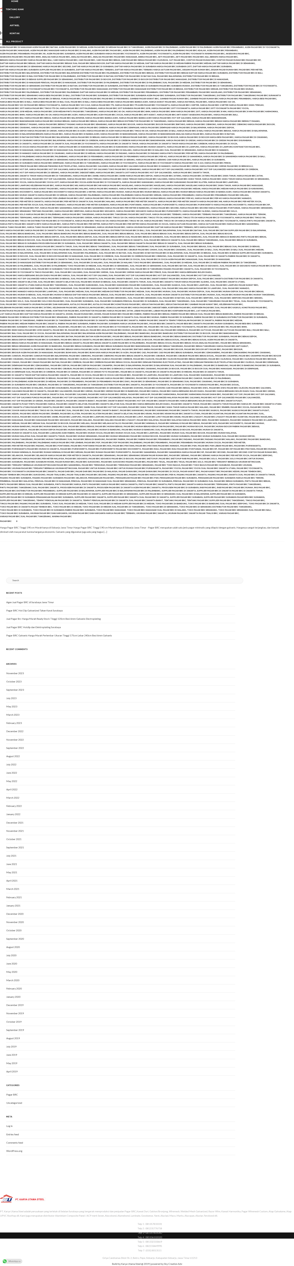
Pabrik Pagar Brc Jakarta (123, 320)
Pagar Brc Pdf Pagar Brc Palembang (122, 442)
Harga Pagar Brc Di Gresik (181, 140)
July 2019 (11, 1046)
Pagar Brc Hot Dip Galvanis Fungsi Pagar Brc (25, 397)
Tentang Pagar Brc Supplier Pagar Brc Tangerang (215, 500)
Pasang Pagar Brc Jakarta (192, 475)
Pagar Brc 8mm (238, 327)
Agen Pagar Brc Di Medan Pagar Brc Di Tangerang (116, 47)
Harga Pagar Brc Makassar (247, 185)
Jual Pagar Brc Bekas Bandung (17, 233)
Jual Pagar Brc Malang (147, 288)
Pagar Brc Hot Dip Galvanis (259, 394)
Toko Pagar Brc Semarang (202, 510)
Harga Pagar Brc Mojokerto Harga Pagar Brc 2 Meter (65, 192)
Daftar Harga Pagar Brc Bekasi (18, 63)
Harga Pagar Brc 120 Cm (221, 102)
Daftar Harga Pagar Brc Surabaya (212, 66)
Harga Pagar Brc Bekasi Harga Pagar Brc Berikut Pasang (227, 121)
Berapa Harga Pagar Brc (224, 57)
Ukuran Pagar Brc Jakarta (151, 513)
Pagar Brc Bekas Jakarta (67, 343)
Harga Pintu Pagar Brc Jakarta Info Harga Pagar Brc (30, 224)
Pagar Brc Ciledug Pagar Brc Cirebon (111, 359)
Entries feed (12, 1134)
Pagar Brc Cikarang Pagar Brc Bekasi (45, 359)
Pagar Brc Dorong (132, 388)
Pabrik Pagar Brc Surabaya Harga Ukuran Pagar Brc (118, 323)
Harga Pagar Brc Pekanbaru (178, 195)
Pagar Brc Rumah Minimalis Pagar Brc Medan (57, 452)
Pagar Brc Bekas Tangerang (167, 346)
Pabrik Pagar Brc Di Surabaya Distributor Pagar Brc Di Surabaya (230, 317)
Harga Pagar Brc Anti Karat (140, 115)
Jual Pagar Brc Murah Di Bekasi (18, 295)
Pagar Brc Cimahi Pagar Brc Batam (39, 362)
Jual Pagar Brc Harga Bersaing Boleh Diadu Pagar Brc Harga (35, 275)
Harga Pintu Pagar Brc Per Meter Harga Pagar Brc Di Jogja (134, 224)
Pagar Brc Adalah (78, 330)
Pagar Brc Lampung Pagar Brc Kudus (103, 417)
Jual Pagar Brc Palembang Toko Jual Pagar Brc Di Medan (63, 298)
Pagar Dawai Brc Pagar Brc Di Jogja (158, 471)
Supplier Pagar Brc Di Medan (16, 494)
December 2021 (14, 822)
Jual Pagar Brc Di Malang (88, 262)
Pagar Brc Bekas (122, 336)
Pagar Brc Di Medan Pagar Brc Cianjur (180, 378)
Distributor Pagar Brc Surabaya (89, 95)
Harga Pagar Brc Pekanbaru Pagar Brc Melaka (222, 195)
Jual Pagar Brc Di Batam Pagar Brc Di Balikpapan (155, 253)
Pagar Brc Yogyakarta (249, 468)
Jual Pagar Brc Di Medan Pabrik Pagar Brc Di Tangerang (224, 262)
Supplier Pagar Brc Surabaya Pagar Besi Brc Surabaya (234, 497)
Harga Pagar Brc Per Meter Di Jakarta (21, 201)
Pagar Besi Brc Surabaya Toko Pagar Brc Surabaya (28, 327)
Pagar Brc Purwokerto (73, 449)
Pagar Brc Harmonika (163, 394)
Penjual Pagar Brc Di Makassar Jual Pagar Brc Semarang (103, 481)
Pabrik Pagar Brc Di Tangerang (17, 320)
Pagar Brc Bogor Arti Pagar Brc (202, 349)
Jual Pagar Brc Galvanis (68, 272)
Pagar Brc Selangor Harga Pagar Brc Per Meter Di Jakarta (57, 455)
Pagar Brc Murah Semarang (81, 436)
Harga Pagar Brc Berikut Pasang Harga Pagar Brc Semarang (72, 124)
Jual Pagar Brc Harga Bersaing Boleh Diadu (187, 272)
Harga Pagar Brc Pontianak (126, 205)
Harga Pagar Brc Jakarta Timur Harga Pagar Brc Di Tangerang (36, 176)
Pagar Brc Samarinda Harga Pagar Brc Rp (180, 452)
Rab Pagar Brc (208, 487)
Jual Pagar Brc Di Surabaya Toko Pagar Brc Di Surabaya (63, 269)
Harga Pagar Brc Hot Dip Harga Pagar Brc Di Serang (29, 172)
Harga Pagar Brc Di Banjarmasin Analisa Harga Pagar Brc (171, 134)
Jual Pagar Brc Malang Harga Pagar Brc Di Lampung (191, 288)
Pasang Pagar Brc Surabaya (15, 478)
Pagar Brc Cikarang (12, 359)
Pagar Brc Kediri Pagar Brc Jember (39, 413)
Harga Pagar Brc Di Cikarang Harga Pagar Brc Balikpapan (33, 140)
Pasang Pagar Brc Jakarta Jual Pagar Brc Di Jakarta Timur (241, 475)
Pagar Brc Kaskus (209, 410)
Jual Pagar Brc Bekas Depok (76, 237)
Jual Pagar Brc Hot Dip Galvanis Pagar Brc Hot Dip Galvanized (144, 275)
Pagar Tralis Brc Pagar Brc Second (87, 475)
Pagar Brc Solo (208, 458)
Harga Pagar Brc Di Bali (162, 131)
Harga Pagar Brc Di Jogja (222, 143)
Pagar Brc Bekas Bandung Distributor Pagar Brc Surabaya (195, 336)
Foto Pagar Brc (10, 98)
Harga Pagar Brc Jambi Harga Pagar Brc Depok (126, 176)
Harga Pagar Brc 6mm (138, 111)
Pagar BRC (5, 521)
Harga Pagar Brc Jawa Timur (184, 179)
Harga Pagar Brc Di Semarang (17, 160)
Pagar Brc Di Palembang (217, 378)
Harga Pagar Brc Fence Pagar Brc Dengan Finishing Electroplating (38, 166)
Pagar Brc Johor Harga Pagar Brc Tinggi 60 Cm (26, 410)
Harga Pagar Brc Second (165, 208)
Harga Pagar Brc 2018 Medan (16, 111)
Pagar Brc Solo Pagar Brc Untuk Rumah (241, 458)
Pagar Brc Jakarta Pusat (228, 401)
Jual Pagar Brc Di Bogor (14, 256)
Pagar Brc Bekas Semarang (236, 343)
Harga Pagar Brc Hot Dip (14, 169)
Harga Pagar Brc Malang (74, 188)
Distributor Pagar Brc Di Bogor (92, 79)
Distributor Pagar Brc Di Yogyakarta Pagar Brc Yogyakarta (34, 89)
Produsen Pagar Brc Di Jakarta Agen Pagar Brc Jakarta (129, 487)
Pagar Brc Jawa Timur (140, 407)
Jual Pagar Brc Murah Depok (187, 291)
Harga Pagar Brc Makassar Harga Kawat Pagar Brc (29, 188)
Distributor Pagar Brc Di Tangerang (212, 86)
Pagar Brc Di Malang (68, 378)
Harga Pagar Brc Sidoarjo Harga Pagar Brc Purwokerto (149, 211)
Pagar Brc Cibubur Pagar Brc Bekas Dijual (190, 356)
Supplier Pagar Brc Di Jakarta (179, 491)
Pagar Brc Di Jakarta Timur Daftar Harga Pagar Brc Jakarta (34, 375)
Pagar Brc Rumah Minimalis (15, 452)
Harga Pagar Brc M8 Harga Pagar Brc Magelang (106, 185)
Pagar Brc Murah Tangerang (16, 439)
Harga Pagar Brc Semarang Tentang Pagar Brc (26, 211)
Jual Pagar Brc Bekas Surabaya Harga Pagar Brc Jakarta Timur (36, 246)
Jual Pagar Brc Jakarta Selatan (18, 282)
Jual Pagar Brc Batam (189, 230)
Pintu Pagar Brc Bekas (257, 481)
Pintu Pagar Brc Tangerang (245, 484)
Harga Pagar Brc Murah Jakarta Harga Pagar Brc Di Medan (33, 195)
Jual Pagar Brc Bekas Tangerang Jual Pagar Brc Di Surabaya (145, 246)
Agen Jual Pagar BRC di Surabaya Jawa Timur (30, 602)
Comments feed (14, 1142)
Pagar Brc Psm (188, 446)
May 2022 (11, 781)
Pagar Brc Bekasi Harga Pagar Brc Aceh (76, 349)
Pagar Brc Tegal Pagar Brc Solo (184, 462)
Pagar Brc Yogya (171, 468)
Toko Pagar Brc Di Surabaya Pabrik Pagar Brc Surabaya (64, 510)
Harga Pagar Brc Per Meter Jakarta (136, 201)
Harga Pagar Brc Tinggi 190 (250, 217)
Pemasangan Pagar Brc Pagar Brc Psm (137, 478)
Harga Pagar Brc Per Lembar (16, 198)
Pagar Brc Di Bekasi (11, 368)
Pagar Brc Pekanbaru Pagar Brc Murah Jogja (195, 442)
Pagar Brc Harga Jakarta (14, 394)
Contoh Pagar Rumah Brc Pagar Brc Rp (238, 60)
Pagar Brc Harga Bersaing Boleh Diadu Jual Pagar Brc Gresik (240, 391)
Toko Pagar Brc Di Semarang (162, 507)
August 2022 (13, 756)
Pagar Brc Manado (218, 420)
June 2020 (11, 963)
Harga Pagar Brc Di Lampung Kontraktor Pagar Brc (230, 147)
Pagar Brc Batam (63, 336)
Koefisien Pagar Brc (179, 307)
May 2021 (11, 872)
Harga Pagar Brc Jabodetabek (77, 172)
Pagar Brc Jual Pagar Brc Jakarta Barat (95, 410)
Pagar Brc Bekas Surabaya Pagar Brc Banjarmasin (122, 346)
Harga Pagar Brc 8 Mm (213, 111)
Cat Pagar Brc (177, 60)
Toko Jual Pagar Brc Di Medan (69, 503)
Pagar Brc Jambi (62, 407)
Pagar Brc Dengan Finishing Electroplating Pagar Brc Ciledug (218, 362)
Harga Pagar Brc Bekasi (181, 121)
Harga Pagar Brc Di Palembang (215, 153)
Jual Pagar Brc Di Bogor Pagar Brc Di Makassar (56, 256)
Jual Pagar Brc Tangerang (174, 301)
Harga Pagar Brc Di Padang (111, 153)
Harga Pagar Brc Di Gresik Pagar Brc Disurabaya (224, 140)
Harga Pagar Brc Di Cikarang (251, 137)
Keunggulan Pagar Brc (91, 307)
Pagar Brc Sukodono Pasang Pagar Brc (123, 462)
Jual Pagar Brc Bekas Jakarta (93, 243)
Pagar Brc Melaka (79, 423)
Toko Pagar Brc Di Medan (67, 507)
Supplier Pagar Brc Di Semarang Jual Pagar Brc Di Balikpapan (174, 494)
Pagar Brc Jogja (239, 407)
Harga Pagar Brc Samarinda (56, 208)
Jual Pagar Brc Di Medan (178, 262)
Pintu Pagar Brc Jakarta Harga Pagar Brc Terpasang (198, 484)
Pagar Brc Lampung (70, 417)
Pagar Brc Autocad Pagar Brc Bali (231, 330)
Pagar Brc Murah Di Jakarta (207, 430)
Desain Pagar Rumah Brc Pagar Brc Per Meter (236, 70)
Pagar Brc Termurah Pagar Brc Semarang (130, 465)
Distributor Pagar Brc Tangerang (196, 95)
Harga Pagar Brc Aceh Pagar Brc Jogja (101, 115)
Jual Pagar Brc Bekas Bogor (216, 233)
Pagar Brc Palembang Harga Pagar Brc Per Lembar (54, 442)
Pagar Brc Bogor (173, 349)
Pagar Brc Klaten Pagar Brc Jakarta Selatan (107, 413)
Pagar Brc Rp (209, 449)
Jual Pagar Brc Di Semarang (113, 266)
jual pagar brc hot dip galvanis (89, 275)
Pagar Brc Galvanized (59, 391)
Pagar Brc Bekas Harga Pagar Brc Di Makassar (26, 343)
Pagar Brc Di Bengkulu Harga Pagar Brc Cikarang (128, 368)
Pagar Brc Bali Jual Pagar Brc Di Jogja (22, 333)
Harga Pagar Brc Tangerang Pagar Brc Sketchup (123, 214)
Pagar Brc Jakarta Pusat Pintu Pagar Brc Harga (27, 404)
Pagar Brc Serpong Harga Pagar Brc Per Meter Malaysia (32, 458)
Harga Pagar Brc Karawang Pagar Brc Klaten (181, 182)
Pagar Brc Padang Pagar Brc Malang (214, 439)
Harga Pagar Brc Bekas (84, 121)
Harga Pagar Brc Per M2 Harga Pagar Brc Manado (223, 198)
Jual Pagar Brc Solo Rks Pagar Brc (44, 301)
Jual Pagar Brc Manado (235, 288)
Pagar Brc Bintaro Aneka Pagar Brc (142, 349)
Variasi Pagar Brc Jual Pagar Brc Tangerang (25, 516)
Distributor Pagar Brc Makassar (89, 89)
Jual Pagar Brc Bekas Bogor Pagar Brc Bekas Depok (29, 237)
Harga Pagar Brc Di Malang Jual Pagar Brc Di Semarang (164, 150)
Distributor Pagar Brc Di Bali (245, 73)
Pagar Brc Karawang (132, 410)
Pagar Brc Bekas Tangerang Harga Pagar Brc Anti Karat (216, 346)
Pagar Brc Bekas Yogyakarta (16, 349)
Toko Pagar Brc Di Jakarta (264, 503)
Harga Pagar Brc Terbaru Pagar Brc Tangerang (209, 214)
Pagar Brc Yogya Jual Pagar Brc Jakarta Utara (209, 468)
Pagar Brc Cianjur (10, 356)
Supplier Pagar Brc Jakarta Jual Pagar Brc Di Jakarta (138, 497)
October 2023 (13, 681)
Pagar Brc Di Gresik (67, 372)
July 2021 (11, 855)
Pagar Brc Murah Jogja (89, 433)
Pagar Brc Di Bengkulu (86, 368)
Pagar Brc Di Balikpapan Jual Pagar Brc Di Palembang (172, 365)
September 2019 (15, 1029)
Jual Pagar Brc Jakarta (84, 278)
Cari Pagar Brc (87, 60)
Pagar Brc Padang (182, 439)
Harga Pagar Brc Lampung (223, 182)
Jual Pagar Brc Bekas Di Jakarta (124, 240)
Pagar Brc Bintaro (110, 349)
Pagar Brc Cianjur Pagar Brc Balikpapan (45, 356)
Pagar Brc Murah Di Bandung (104, 430)
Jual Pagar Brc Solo (11, 301)
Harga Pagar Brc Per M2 (180, 198)
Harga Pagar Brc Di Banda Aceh (81, 134)
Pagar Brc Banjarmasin (224, 333)
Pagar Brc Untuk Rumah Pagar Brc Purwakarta (133, 468)
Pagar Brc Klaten (70, 413)
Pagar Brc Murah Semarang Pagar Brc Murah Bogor (128, 436)
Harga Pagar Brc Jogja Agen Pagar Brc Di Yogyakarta (90, 182)
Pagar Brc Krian (143, 413)
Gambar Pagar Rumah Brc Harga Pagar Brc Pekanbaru (220, 98)
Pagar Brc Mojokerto (230, 423)
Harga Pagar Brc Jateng (167, 176)
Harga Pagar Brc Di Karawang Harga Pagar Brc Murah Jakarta (130, 147)
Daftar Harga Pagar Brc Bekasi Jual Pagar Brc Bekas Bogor (71, 63)
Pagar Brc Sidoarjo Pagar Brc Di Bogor (111, 458)
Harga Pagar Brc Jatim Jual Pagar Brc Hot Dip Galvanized (33, 179)
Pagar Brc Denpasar (266, 362)
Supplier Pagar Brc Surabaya (186, 497)
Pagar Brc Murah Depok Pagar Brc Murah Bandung (57, 430)
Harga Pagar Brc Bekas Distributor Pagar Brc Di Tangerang (132, 121)
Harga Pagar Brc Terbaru (166, 214)
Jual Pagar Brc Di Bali (199, 250)
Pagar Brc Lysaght (192, 417)
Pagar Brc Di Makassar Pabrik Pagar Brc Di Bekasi (28, 378)
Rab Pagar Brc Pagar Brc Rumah (235, 487)
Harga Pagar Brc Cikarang (15, 127)
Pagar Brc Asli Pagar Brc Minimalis (168, 330)
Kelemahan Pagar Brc (65, 307)
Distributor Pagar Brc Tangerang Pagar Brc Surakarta (249, 95)
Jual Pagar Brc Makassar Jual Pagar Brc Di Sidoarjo (103, 288)
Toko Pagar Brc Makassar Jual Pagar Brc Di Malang (156, 510)
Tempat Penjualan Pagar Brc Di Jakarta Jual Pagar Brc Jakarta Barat (123, 500)
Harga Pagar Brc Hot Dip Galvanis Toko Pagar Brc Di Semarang (105, 169)
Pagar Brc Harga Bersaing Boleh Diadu (182, 391)
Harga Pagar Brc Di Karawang (76, 147)
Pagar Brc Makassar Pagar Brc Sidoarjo (47, 420)
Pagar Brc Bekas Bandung (146, 336)
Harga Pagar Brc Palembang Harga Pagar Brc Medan (131, 195)
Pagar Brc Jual (63, 410)
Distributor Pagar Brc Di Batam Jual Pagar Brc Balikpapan (148, 76)
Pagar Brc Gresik (83, 391)
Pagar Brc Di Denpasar (245, 368)
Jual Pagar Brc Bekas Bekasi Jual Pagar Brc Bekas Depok (167, 233)
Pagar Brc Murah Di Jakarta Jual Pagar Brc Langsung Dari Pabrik (37, 433)
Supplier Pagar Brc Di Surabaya (227, 494)
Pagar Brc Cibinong (80, 356)
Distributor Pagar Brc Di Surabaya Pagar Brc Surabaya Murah (154, 86)
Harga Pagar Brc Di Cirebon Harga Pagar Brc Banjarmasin (132, 140)
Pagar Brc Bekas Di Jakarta (76, 340)
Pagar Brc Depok (60, 365)
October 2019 (13, 1021)
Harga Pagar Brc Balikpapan (68, 118)
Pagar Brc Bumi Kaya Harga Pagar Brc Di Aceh (103, 352)
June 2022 (11, 772)
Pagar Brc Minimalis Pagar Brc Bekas (179, 423)
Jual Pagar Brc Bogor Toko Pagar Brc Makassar (54, 250)
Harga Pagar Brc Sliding (196, 211)
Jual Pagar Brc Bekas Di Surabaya (238, 240)
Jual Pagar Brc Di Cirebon (98, 256)
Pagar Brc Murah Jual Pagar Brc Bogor (182, 433)
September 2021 (15, 847)
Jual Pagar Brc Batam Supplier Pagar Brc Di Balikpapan (234, 230)
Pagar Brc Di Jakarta (132, 372)
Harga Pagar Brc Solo (224, 211)
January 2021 (13, 905)
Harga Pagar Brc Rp (259, 205)
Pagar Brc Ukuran (241, 465)
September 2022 (15, 747)
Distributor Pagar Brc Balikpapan (19, 73)
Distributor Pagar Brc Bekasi (137, 73)
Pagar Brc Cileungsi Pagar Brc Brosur (254, 359)
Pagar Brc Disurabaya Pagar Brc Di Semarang (95, 388)
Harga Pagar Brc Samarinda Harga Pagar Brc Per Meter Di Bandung (111, 208)
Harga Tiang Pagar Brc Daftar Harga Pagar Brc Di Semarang (61, 227)
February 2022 (14, 805)
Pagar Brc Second (215, 452)
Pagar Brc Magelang (260, 417)
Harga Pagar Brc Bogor (121, 124)
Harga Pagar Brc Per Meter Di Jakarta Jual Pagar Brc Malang (80, 201)
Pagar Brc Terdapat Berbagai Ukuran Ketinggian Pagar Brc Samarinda (40, 465)
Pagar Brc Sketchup (146, 458)
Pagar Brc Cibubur (154, 356)
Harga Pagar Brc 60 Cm (112, 111)
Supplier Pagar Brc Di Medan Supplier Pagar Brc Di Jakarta (67, 494)
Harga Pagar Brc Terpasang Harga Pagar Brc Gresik (62, 217)
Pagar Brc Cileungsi (219, 359)
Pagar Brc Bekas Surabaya (78, 346)
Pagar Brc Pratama (123, 446)
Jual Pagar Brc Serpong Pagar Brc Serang (238, 298)
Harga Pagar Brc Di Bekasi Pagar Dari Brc (124, 137)
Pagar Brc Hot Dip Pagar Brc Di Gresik (21, 401)
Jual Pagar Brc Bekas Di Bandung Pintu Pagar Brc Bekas (234, 237)
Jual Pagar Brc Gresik (95, 272)
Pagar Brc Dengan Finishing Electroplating (156, 362)
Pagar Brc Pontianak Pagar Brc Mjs (91, 446)
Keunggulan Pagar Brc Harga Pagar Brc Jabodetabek (136, 307)
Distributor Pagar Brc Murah (236, 89)
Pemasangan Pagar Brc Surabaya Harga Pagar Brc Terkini (231, 478)
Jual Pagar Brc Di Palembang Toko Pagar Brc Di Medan (65, 266)
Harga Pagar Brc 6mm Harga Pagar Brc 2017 (175, 111)
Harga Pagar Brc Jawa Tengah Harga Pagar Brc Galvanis (135, 179)
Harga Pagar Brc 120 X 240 (75, 105)
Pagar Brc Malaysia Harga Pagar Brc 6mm (183, 420)
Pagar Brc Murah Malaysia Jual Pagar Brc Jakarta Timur (32, 436)
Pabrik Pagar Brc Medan (228, 320)
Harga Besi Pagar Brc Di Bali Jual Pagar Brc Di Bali (61, 102)
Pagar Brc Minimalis (145, 423)
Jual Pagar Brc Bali (76, 230)
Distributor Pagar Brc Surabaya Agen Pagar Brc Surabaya (142, 95)
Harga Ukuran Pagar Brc (111, 227)
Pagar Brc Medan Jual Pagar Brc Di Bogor (44, 423)
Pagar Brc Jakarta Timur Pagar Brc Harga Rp (226, 404)
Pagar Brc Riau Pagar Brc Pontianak (180, 449)
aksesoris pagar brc (237, 53)
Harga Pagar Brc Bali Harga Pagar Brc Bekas (25, 118)
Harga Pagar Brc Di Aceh (72, 131)
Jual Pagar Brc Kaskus (167, 285)
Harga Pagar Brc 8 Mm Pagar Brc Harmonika (253, 111)
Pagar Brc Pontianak (57, 446)
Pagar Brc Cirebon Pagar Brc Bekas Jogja (106, 362)
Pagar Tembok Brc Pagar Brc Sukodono (22, 475)
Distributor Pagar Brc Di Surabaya (98, 86)
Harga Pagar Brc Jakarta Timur (191, 172)
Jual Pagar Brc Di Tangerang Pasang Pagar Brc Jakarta (161, 269)
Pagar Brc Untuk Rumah (92, 468)
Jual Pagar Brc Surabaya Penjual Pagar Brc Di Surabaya (126, 301)
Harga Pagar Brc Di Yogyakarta (119, 163)
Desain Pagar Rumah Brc (196, 70)
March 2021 (12, 888)
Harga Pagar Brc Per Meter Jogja (242, 201)
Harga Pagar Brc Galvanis (93, 166)
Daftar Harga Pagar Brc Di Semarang (233, 63)
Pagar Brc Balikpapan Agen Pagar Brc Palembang (98, 333)
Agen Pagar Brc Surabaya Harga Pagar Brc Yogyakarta (107, 53)
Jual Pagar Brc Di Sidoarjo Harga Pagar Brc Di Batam (250, 266)
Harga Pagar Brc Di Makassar (16, 150)
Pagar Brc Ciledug (78, 359)
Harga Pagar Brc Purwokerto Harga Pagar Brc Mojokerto (212, 205)
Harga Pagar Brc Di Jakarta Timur (119, 143)
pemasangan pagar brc (101, 478)
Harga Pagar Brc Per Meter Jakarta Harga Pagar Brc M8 (190, 201)
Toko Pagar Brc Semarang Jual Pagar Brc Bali (244, 510)
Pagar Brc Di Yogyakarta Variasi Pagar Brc (194, 385)
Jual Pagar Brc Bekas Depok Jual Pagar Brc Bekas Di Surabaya (128, 237)
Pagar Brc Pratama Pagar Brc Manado (157, 446)
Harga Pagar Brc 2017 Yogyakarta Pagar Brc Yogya (220, 108)
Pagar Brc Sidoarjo (76, 458)
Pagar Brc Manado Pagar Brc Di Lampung (253, 420)
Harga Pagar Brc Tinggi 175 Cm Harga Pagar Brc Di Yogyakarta (198, 217)
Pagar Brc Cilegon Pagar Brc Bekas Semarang (181, 359)
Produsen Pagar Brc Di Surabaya (180, 487)
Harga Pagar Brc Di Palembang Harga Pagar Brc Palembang (34, 156)
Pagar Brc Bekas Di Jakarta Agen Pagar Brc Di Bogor (122, 340)
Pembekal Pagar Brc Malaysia (17, 481)
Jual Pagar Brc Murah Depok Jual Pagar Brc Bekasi (234, 291)
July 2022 (11, 764)
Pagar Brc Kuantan (212, 413)
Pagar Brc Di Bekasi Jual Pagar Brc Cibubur (47, 368)
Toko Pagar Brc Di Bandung (171, 503)
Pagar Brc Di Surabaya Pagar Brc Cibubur (23, 385)
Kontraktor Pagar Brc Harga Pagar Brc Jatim (106, 311)
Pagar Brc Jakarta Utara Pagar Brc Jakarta (26, 407)
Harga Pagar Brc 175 (102, 105)
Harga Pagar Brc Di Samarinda (185, 156)
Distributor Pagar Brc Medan (201, 89)
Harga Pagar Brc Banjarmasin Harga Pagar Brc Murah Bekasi (35, 121)
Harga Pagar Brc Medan (186, 188)
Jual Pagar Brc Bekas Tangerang (91, 246)
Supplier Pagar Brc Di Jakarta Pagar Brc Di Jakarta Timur (230, 491)
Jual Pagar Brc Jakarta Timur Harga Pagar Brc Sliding (178, 282)
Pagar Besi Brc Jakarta (162, 323)
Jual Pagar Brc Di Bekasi (197, 253)
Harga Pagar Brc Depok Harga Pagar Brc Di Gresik (28, 131)
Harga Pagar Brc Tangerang (78, 214)
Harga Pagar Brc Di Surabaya (208, 160)
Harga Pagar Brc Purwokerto (160, 205)
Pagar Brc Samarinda (144, 452)
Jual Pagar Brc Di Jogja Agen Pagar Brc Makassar (169, 259)
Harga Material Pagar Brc (192, 102)
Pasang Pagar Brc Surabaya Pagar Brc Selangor (59, 478)
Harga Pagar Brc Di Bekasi (85, 137)
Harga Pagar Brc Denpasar (124, 127)
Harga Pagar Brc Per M (98, 198)
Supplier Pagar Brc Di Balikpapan (75, 491)
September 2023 (15, 689)
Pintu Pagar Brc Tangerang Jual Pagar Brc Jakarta (29, 487)
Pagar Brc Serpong (261, 455)
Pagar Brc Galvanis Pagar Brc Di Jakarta (23, 391)
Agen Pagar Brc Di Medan (73, 47)
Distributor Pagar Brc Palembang (19, 92)
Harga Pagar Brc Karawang (138, 182)
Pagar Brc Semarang (104, 455)
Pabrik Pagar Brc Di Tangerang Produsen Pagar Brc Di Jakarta (72, 320)
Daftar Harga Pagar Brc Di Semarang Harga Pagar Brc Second (35, 66)
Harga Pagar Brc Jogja (13, 182)
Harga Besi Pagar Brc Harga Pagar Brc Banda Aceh (119, 102)
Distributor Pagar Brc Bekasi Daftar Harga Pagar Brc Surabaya (191, 73)
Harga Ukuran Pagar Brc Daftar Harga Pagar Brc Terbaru (159, 227)
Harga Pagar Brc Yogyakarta (221, 221)
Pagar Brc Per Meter (233, 442)
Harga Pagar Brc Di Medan (81, 153)
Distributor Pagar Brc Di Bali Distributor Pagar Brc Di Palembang (38, 76)
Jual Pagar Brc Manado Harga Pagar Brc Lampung (28, 291)
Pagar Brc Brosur (232, 349)
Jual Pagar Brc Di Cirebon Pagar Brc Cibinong (140, 256)
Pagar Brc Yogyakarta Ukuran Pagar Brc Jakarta (28, 471)
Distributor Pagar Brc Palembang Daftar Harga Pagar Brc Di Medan (79, 92)
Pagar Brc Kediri (9, 413)
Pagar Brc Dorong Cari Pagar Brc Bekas (167, 388)
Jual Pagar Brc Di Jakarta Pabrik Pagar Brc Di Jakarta (229, 256)
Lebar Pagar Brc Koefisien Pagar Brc (174, 311)
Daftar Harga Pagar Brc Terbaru (95, 70)
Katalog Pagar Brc (81, 304)
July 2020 (11, 955)
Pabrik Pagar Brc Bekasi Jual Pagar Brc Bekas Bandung (202, 314)
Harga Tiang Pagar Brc (13, 227)
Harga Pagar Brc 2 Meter (185, 105)
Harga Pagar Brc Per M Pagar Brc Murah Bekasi (139, 198)
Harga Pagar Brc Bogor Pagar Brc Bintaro (160, 124)
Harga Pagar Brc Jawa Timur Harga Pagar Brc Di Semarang (235, 179)
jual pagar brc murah (157, 291)
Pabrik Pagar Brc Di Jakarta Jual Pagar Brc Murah (130, 317)
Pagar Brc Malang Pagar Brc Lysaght (114, 420)
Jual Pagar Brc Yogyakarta (257, 301)
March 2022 (12, 797)
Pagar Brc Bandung (139, 333)
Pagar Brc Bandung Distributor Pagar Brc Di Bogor (180, 333)
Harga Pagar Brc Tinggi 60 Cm (92, 221)
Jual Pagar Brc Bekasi (193, 246)
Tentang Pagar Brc (175, 500)
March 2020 (12, 980)
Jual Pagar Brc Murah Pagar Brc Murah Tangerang (245, 295)
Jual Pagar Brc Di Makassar (214, 259)
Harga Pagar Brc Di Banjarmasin (118, 134)
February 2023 (14, 722)
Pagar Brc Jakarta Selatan (71, 404)
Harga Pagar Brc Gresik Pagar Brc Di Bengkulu (226, 166)
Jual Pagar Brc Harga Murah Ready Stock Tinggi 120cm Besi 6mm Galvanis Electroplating (53, 618)
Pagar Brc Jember (219, 407)
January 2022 (13, 814)
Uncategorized (14, 1102)
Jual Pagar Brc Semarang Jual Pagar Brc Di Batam (156, 298)
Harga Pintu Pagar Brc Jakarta (257, 221)
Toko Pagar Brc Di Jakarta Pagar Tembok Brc (26, 507)
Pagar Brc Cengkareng (207, 352)
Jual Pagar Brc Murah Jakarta (126, 295)
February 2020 (14, 988)
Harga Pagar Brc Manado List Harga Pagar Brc (145, 188)
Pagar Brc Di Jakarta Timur (208, 372)
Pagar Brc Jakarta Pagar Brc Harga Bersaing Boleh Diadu (179, 401)
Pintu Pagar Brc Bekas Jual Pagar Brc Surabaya (27, 484)
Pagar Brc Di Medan (147, 378)
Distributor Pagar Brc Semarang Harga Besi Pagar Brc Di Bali (35, 95)
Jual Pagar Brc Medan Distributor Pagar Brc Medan (114, 291)
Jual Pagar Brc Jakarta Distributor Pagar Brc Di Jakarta (230, 278)
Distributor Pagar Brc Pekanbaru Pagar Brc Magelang (190, 92)
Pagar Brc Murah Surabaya (174, 436)
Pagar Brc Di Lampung (144, 375)
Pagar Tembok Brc (251, 471)
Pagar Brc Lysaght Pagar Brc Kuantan (226, 417)
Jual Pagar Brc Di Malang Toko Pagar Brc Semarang (133, 262)
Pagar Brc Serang (179, 455)
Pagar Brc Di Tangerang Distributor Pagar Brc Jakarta (108, 385)
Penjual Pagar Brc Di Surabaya (154, 481)
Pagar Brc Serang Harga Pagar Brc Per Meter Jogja (219, 455)
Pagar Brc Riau (150, 449)
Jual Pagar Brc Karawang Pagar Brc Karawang (126, 285)
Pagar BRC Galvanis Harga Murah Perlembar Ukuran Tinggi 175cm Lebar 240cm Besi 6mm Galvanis (59, 635)
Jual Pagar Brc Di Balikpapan (16, 253)
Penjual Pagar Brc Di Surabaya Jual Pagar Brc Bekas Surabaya (208, 481)
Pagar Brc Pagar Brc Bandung (253, 439)
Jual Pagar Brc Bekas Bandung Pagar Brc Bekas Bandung (68, 233)
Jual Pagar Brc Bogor (12, 250)
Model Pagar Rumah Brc (79, 314)
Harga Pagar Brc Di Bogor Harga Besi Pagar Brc (206, 137)
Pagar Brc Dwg (199, 388)
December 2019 (14, 1005)
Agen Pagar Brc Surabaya (61, 53)
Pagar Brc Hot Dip (232, 394)
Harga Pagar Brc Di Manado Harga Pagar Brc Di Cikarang (32, 153)
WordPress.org (14, 1150)
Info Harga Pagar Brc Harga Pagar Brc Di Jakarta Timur (32, 230)
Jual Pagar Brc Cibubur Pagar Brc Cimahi (134, 250)
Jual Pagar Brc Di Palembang (16, 266)
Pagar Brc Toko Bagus (167, 465)
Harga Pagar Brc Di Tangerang (82, 163)
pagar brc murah (254, 423)
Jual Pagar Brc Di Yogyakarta (211, 269)
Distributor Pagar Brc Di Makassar (208, 79)
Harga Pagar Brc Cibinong (201, 124)
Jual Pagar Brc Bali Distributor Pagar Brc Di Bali (116, 230)
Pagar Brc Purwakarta (247, 446)
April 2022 (11, 789)
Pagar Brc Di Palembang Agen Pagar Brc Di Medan (28, 381)
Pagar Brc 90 (60, 330)
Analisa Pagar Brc (81, 57)
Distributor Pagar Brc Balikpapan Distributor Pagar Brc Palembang (79, 73)
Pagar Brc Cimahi (9, 362)
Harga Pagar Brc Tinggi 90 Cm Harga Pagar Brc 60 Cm (174, 221)
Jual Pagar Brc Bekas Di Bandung (183, 237)
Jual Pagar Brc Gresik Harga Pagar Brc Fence (135, 272)
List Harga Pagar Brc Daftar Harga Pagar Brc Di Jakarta (32, 314)
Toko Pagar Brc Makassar (111, 510)
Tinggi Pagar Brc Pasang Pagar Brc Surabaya (25, 503)
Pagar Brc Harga (148, 391)
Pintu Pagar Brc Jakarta (153, 484)
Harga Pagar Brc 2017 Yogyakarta (170, 108)
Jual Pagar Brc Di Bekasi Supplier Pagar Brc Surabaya (242, 253)
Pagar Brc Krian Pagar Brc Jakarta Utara (176, 413)
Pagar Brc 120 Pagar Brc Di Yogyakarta (109, 327)
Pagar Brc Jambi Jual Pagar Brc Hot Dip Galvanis (99, 407)
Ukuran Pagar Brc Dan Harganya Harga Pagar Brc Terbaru (101, 513)
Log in (9, 1125)
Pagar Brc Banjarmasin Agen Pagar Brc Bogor (26, 336)
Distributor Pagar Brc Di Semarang (211, 82)
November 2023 (15, 673)
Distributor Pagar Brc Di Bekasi (201, 76)
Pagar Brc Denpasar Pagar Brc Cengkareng (24, 365)
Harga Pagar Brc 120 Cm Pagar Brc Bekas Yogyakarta (30, 105)
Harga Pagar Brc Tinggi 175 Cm (145, 217)
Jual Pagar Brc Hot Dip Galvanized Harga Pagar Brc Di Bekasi (35, 278)
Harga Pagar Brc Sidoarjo (100, 211)
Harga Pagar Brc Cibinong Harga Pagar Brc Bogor (246, 124)
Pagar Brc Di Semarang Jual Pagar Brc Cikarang (185, 381)
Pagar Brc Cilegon (143, 359)
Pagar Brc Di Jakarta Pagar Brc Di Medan (168, 372)
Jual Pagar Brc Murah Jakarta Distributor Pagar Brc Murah (180, 295)
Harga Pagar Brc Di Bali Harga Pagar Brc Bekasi (204, 131)
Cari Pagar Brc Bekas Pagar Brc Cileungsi (144, 60)
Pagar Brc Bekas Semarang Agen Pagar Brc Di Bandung (31, 346)
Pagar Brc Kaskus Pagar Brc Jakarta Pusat (244, 410)
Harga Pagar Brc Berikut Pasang (18, 124)
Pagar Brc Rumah (266, 449)
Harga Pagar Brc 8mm (12, 115)
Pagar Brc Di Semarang (144, 381)
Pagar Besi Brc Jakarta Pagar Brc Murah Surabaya (205, 323)
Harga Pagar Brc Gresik (185, 166)
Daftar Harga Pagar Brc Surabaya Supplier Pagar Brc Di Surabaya (37, 70)
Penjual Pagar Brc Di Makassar (52, 481)
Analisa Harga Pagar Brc (56, 57)
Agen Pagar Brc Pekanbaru (222, 50)
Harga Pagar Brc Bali (225, 115)
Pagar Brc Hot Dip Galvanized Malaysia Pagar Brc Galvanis (166, 397)
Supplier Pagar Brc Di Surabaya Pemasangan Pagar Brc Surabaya (36, 497)
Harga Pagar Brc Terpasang (16, 217)
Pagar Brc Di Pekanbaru (70, 381)
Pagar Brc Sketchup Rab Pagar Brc (178, 458)
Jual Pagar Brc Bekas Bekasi (118, 233)
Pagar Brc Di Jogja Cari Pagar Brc (111, 375)
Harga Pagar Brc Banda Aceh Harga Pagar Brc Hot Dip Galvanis (155, 118)
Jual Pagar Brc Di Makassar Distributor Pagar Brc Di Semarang (36, 262)
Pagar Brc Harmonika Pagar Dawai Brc (199, 394)
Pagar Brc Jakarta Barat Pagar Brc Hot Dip (120, 401)
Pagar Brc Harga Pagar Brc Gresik (107, 394)
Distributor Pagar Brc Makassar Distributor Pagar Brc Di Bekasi (146, 89)
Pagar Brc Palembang (12, 442)
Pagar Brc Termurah (93, 465)
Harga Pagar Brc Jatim (250, 176)
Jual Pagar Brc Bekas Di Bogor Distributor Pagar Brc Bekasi (70, 240)
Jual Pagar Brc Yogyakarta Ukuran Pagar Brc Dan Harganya (34, 304)
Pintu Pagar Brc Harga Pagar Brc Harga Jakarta (110, 484)
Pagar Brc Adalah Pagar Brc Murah (110, 330)
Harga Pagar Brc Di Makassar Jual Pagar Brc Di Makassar (67, 150)
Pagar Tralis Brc (56, 475)
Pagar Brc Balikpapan (57, 333)
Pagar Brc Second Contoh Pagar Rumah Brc (252, 452)
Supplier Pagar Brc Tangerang (17, 500)
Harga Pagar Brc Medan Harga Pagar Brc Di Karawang (232, 188)
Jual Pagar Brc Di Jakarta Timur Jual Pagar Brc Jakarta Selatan (75, 259)
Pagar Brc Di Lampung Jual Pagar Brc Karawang (185, 375)
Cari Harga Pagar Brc (65, 60)
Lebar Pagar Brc (143, 311)
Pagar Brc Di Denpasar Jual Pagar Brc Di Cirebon (27, 372)
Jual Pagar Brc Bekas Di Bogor (17, 240)
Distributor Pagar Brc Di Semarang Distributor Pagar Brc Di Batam (38, 86)
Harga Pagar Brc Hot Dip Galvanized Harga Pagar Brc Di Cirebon (221, 169)
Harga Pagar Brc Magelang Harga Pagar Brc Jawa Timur (198, 185)
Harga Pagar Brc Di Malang (116, 150)
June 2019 (11, 1054)
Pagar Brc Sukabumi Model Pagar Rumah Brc (49, 462)
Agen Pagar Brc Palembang (138, 50)
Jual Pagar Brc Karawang (83, 285)
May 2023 (11, 706)
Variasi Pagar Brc (229, 513)
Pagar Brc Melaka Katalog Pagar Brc (112, 423)
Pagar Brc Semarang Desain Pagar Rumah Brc (142, 455)
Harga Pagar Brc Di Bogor (163, 137)
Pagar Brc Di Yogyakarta (155, 385)
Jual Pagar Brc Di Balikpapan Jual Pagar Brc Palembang (66, 253)
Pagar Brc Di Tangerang (61, 385)
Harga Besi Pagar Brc (264, 98)
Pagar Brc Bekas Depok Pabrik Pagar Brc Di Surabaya (30, 340)
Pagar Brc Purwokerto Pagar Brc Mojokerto (114, 449)
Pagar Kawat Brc (190, 471)
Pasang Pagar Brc (118, 475)
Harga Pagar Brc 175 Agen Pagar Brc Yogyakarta (142, 105)
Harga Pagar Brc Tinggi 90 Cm (126, 221)
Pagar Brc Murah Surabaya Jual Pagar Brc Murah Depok (223, 436)
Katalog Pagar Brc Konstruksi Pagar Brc (117, 304)
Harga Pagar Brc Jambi (86, 176)
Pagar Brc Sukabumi (11, 462)
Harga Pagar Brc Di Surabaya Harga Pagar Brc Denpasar (32, 163)
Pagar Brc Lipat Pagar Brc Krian (162, 417)
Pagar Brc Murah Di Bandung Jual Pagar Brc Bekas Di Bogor (156, 430)
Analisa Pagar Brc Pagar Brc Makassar (115, 57)
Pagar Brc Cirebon (70, 362)
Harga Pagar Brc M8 (66, 185)
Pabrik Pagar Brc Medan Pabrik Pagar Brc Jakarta (28, 323)
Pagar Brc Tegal (156, 462)
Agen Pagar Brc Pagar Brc (107, 50)
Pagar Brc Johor (260, 407)
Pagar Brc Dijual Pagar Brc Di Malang (21, 388)
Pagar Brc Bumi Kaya (65, 352)
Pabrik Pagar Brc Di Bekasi (249, 314)
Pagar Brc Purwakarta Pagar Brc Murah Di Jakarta (29, 449)
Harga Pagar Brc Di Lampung (183, 147)
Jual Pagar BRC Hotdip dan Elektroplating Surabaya (33, 627)
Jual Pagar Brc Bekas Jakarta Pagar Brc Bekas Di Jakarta (144, 243)
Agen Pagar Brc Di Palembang (161, 47)
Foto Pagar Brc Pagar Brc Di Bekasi (40, 98)
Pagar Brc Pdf (92, 442)
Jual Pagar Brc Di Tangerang (112, 269)
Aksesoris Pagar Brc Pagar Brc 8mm (20, 57)
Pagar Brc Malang (81, 420)
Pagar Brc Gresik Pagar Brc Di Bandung (116, 391)
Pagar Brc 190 (139, 327)
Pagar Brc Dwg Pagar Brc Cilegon (228, 388)
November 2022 (15, 739)
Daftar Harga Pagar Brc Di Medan (125, 63)
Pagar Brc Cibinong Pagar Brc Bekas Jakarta (117, 356)
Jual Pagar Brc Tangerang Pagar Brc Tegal (215, 301)
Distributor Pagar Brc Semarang (242, 92)
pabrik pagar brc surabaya (73, 323)
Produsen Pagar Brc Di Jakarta (78, 487)
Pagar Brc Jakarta (54, 401)
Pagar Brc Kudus (9, 417)
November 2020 (15, 922)
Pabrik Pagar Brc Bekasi (156, 314)
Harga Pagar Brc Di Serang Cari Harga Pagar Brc (163, 160)
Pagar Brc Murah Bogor (189, 426)
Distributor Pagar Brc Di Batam (95, 76)
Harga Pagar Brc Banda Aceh (101, 118)
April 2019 (11, 1071)
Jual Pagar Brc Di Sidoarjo (203, 266)
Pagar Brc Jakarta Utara (267, 404)
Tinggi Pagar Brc (255, 500)
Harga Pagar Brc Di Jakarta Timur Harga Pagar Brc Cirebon (173, 143)
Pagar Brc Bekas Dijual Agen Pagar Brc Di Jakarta (209, 340)
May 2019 (11, 1063)
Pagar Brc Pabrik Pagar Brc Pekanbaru (148, 439)
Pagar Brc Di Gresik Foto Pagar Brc (99, 372)
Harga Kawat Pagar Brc (162, 102)
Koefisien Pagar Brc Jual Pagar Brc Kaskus (216, 307)
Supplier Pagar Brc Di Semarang (120, 494)
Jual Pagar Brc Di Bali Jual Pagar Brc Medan (238, 250)
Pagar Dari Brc (66, 471)
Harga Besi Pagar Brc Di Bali (16, 102)
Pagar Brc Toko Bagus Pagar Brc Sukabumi (205, 465)
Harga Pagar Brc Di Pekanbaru (86, 156)
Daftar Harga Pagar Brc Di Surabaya (93, 66)
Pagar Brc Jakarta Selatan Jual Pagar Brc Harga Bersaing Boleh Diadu (129, 404)
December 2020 (14, 913)
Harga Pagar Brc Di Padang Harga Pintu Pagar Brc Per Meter (163, 153)
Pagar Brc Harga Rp (139, 394)
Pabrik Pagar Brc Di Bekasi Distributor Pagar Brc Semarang (34, 317)
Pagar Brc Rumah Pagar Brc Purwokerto (107, 452)
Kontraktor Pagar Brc (66, 311)
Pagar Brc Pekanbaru (155, 442)
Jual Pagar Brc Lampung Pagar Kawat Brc (234, 285)
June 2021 (11, 864)
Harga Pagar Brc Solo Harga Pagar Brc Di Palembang (30, 214)
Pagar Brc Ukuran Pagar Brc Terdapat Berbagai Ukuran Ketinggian (38, 468)
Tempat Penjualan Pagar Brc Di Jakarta (59, 500)
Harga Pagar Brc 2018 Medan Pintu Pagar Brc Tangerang (65, 111)
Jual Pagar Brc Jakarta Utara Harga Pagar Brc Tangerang (33, 285)
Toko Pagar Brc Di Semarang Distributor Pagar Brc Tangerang (215, 507)
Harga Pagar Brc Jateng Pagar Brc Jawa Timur (209, 176)
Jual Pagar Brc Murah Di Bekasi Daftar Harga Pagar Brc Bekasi (72, 295)
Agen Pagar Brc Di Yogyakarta (262, 47)
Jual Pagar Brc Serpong (199, 298)
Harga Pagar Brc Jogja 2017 (43, 182)
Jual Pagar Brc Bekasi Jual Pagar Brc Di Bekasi (233, 246)
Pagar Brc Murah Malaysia (221, 433)
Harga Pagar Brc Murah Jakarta (251, 192)
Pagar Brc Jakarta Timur (185, 404)
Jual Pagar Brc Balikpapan (160, 230)
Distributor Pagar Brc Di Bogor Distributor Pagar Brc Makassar (149, 79)
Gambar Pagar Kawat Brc (144, 98)
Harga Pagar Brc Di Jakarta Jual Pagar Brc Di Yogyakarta (66, 143)
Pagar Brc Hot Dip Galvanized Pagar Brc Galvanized (230, 397)
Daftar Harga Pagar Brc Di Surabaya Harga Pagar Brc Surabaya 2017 (153, 66)
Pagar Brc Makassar (11, 420)
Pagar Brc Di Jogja (81, 375)
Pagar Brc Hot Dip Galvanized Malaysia (109, 397)
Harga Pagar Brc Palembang (84, 195)
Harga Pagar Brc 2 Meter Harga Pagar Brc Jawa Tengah (232, 105)
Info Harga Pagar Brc (206, 227)
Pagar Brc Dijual (229, 385)
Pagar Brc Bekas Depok (243, 336)
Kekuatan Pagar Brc (153, 304)
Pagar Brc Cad (138, 352)
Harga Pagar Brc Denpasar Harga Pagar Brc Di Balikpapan (173, 127)
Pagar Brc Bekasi (43, 349)
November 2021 (15, 830)
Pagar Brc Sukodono (88, 462)
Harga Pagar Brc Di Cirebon (82, 140)
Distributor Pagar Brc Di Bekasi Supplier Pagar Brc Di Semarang (36, 79)
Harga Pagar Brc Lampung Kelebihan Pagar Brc (27, 185)
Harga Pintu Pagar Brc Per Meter (81, 224)
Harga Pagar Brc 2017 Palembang (78, 108)
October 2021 (13, 839)
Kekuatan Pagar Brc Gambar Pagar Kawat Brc (192, 304)
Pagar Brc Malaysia (148, 420)
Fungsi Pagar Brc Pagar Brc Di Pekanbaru (105, 98)
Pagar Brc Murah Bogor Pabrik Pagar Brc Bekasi (231, 426)
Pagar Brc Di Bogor (168, 368)
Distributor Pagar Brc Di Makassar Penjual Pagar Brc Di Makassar (38, 82)
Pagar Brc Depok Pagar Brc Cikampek (91, 365)
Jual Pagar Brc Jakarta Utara (227, 282)
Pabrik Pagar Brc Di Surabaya (176, 317)
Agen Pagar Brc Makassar (14, 50)
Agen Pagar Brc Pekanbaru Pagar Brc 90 (23, 53)
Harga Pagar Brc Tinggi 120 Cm (110, 217)
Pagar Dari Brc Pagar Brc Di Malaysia (96, 471)
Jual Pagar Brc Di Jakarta (182, 256)
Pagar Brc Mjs (209, 423)
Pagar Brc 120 (78, 327)
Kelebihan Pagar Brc (231, 304)
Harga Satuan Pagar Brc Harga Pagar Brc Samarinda (228, 224)
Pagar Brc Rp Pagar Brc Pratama (236, 449)
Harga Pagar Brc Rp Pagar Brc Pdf (19, 208)
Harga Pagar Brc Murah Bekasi (142, 192)
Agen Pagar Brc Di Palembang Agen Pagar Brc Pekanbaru (211, 47)
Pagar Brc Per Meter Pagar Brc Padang (22, 446)
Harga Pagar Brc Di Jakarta (16, 143)
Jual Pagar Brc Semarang (111, 298)
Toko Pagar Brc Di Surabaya (16, 510)
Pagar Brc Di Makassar (227, 375)
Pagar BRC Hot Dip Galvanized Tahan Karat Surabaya (34, 610)
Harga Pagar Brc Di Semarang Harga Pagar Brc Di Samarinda (69, 160)
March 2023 (12, 714)
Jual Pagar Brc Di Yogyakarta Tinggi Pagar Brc (27, 272)
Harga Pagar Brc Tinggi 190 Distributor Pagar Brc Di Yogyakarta (37, 221)
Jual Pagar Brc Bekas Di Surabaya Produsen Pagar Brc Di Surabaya (37, 243)
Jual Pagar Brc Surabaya (79, 301)
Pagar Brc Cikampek (226, 356)
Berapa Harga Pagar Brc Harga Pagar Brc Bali (26, 60)
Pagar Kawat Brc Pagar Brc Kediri (220, 471)
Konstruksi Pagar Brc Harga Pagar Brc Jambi (26, 311)
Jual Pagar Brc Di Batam (112, 253)
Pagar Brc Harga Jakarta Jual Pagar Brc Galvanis (58, 394)
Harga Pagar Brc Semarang (256, 208)
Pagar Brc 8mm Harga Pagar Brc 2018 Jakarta (26, 330)
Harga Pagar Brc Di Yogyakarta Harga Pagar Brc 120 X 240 (171, 163)
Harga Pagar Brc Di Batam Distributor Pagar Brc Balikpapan (34, 137)
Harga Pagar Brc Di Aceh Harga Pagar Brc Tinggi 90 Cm (117, 131)
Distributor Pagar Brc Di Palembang (98, 82)
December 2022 (14, 731)
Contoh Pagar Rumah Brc (200, 60)
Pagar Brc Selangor (11, 455)
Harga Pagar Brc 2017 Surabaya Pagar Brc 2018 (124, 108)
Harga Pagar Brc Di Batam (219, 134)
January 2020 (13, 996)
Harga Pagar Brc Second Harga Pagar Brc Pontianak (210, 208)
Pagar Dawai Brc (128, 471)
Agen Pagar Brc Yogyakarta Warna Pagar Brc (199, 53)
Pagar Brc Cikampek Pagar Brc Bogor (260, 356)
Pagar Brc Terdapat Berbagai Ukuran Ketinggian (232, 462)
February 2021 (14, 897)
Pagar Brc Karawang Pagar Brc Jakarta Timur (171, 410)
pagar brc (64, 327)
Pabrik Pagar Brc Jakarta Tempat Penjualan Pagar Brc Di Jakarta (176, 320)
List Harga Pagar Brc (208, 311)
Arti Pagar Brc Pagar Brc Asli (192, 57)
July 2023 (11, 698)
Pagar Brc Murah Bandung (15, 426)
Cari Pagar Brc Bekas (108, 60)
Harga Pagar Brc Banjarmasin (209, 118)
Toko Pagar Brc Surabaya (14, 513)
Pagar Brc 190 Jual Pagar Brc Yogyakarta (171, 327)
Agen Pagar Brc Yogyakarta (156, 53)
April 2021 (11, 880)
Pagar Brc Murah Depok (13, 430)
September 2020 (15, 938)
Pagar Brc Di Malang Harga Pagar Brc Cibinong (108, 378)
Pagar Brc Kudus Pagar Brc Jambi (39, 417)
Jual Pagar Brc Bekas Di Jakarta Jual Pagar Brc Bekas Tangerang (181, 240)
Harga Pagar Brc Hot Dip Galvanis (48, 169)
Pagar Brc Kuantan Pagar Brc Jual (244, 413)
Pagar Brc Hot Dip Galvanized (69, 397)
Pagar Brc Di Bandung (216, 365)
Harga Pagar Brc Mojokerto (16, 192)
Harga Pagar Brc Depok (220, 127)
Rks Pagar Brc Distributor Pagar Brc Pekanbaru (27, 491)
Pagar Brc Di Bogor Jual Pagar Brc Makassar (206, 368)
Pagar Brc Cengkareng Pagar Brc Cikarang (245, 352)
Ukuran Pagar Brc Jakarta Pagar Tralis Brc (193, 513)
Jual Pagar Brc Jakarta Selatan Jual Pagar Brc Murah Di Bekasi (74, 282)
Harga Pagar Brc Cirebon (93, 127)
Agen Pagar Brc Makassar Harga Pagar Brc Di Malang (60, 50)
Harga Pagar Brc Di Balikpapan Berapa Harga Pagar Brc (31, 134)
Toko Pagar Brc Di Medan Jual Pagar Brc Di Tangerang (113, 507)
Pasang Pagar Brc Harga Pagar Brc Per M (152, 475)
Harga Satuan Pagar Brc (183, 224)
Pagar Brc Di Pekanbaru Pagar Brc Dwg (107, 381)
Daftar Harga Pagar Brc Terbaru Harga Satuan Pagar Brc (148, 70)
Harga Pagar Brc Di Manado (212, 150)
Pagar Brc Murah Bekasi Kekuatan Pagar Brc (149, 426)
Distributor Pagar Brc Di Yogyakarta (255, 86)
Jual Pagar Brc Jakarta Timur (128, 282)
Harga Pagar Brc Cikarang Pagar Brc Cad (54, 127)
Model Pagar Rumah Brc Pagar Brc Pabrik (118, 314)
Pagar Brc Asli (139, 330)
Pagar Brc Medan (9, 423)
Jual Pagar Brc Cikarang (172, 250)
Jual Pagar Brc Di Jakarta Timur (18, 259)
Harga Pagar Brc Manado (103, 188)
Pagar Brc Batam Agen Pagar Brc (92, 336)
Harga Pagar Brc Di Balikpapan (249, 131)
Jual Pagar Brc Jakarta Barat (115, 278)
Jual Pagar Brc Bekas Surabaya (195, 243)
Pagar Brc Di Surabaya (226, 381)
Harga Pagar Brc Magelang (150, 185)
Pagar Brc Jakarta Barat (80, 401)
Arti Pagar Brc (166, 57)
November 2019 (15, 1013)
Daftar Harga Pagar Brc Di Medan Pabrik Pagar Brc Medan (178, 63)
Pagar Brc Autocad (200, 330)
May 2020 (11, 971)
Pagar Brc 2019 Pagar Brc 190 (212, 327)
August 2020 (13, 947)
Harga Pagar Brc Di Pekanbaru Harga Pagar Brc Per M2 (135, 156)
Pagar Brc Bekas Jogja (159, 343)
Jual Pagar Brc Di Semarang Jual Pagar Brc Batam (158, 266)
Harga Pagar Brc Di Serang (119, 160)
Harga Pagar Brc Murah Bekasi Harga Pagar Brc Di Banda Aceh (196, 192)
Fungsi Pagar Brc (71, 98)
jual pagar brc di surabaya (15, 269)
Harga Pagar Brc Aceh (65, 115)
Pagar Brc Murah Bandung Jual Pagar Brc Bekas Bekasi (63, 426)
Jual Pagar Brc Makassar (57, 288)
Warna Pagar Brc (62, 516)
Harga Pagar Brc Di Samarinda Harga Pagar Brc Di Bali (234, 156)
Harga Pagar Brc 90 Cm (39, 115)
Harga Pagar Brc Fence (217, 163)
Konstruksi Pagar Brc (254, 307)
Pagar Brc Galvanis (260, 388)
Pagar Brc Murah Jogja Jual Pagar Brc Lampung (131, 433)
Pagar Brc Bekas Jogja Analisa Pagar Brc (196, 343)
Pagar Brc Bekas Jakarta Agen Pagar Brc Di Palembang (114, 343)
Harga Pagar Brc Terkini (252, 214)
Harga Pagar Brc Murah (110, 192)
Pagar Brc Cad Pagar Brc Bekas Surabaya (170, 352)
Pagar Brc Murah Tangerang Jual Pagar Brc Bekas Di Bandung (69, 439)
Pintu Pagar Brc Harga (68, 484)
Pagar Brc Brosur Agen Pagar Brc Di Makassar (26, 352)
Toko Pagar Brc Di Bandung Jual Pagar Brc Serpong (217, 503)
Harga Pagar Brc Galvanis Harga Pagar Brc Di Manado (140, 166)
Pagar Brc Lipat (134, 417)
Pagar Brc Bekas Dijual (166, 340)
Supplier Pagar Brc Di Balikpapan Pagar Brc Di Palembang (127, 491)
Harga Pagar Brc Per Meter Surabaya (88, 205)
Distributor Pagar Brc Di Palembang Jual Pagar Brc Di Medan (155, 82)
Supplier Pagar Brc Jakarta (90, 497)
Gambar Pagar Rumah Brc (174, 98)
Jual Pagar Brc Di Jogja (126, 259)
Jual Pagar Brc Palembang (15, 298)
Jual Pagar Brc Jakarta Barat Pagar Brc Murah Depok (165, 278)
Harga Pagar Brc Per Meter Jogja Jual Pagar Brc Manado (33, 205)
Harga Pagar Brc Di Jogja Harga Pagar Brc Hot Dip (29, 147)
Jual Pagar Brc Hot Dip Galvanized (200, 275)
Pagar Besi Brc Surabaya (248, 323)
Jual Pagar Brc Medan (71, 291)
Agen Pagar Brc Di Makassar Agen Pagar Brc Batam (29, 47)
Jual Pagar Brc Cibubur (96, 250)
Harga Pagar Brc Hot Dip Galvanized (162, 169)
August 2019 (13, 1038)
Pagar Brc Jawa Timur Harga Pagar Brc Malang (181, 407)
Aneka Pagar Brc (147, 57)
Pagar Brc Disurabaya (56, 388)
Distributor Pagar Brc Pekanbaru (138, 92)
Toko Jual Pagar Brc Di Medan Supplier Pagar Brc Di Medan (120, 503)
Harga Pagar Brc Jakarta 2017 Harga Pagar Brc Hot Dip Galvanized (134, 172)
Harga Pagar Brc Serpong (69, 211)
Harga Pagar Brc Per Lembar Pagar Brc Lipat (59, 198)
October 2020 (13, 930)
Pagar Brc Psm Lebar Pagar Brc (215, 446)
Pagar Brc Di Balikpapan (127, 365)
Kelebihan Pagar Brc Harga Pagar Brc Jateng (26, 307)
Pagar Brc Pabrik (115, 439)
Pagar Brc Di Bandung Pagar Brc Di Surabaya (255, 365)
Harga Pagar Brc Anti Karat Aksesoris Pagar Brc (184, 115)
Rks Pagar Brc (262, 487)
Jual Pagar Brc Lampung (195, 285)
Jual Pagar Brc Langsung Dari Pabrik (21, 288)
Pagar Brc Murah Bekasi (109, 426)
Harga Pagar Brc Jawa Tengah (84, 179)
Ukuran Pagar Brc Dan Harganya (48, 513)
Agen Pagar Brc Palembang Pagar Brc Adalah (180, 50)
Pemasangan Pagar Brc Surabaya (178, 478)
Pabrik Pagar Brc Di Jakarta (85, 317)
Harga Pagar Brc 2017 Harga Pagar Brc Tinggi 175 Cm (29, 108)
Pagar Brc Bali (261, 330)
